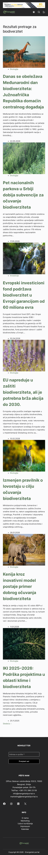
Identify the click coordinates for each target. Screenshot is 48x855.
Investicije (14, 275)
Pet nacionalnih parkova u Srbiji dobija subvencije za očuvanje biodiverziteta (23, 195)
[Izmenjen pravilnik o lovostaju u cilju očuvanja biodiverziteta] (24, 455)
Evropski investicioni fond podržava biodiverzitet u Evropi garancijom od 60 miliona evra (24, 295)
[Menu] (44, 12)
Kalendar (25, 829)
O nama (25, 818)
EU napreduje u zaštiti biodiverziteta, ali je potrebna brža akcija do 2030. (23, 392)
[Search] (39, 12)
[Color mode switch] (34, 12)
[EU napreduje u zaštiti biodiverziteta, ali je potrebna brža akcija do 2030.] (24, 355)
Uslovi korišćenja (25, 823)
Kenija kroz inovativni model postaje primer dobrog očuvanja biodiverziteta (19, 586)
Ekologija (14, 69)
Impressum (25, 826)
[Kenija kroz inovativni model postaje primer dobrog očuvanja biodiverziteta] (24, 549)
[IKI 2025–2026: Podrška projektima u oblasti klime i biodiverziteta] (24, 643)
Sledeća (6, 723)
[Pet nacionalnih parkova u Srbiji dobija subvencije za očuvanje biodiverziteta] (24, 158)
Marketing (25, 821)
